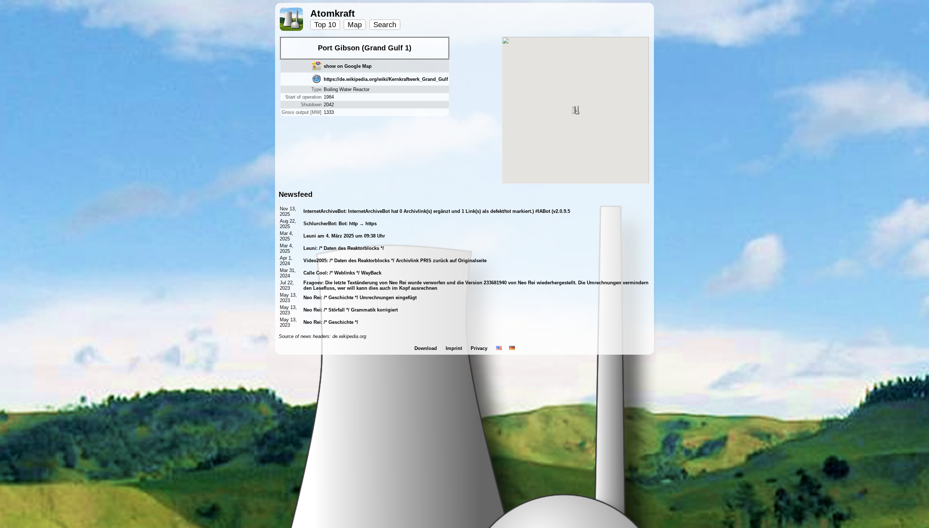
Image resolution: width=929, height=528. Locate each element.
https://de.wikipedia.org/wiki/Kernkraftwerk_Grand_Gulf (386, 79)
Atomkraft (332, 13)
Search (384, 25)
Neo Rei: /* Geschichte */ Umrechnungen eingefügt (360, 297)
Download (426, 348)
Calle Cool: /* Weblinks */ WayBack (342, 273)
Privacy (480, 348)
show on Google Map (348, 66)
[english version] (499, 348)
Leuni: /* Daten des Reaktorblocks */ (343, 248)
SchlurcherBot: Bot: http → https (340, 223)
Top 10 (325, 25)
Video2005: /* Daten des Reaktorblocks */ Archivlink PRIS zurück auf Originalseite (395, 260)
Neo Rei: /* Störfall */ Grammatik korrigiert (350, 310)
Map (355, 25)
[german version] (512, 348)
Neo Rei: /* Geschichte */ (330, 322)
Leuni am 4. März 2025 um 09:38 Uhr (344, 236)
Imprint (454, 348)
